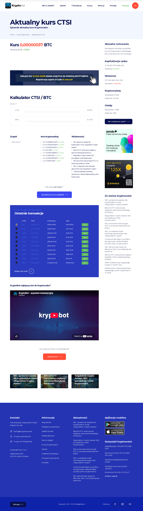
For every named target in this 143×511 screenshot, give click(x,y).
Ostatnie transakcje (50, 454)
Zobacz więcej (111, 476)
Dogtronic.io (80, 504)
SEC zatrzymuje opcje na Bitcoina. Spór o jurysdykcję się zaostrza (118, 249)
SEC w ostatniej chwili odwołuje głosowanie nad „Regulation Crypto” (116, 233)
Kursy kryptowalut (23, 35)
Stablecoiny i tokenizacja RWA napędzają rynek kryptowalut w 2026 (118, 270)
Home (12, 35)
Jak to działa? (47, 440)
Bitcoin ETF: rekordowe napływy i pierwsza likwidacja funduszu (55, 380)
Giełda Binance (48, 436)
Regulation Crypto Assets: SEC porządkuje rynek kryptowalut (84, 380)
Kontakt (45, 463)
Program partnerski (50, 458)
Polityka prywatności (50, 427)
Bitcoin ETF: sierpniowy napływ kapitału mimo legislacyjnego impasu (118, 257)
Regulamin (46, 422)
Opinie (44, 449)
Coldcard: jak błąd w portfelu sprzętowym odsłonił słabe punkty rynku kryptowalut (85, 174)
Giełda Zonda (47, 431)
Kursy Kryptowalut (50, 445)
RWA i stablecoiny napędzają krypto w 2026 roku (117, 264)
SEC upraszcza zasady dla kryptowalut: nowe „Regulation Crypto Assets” (85, 144)
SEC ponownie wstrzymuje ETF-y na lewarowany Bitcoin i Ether (117, 225)
